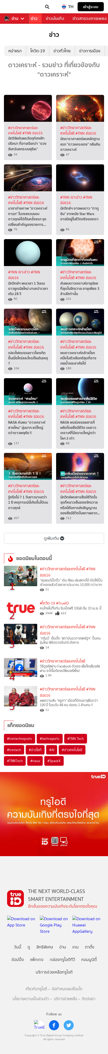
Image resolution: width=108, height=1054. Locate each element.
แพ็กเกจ (37, 960)
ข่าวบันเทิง (55, 18)
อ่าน (15, 18)
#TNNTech (15, 760)
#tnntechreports (19, 738)
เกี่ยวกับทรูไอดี (36, 989)
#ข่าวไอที (35, 749)
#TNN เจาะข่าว (71, 197)
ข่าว (34, 18)
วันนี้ (17, 947)
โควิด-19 (37, 51)
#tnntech (14, 749)
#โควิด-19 (47, 603)
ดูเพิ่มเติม (51, 538)
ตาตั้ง (89, 947)
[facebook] (54, 1025)
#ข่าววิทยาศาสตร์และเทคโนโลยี (62, 569)
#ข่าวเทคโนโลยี (72, 749)
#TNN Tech (75, 738)
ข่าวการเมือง (89, 51)
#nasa (35, 760)
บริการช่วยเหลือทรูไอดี (54, 972)
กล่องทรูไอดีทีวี (62, 960)
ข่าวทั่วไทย (62, 51)
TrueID (14, 7)
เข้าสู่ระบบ (90, 7)
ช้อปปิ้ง (18, 960)
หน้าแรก (15, 51)
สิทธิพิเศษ (44, 947)
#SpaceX (54, 760)
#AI (51, 749)
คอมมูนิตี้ (89, 960)
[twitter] (68, 1025)
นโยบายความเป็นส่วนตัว (31, 999)
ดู (29, 947)
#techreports (50, 738)
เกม (75, 947)
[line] (39, 1025)
